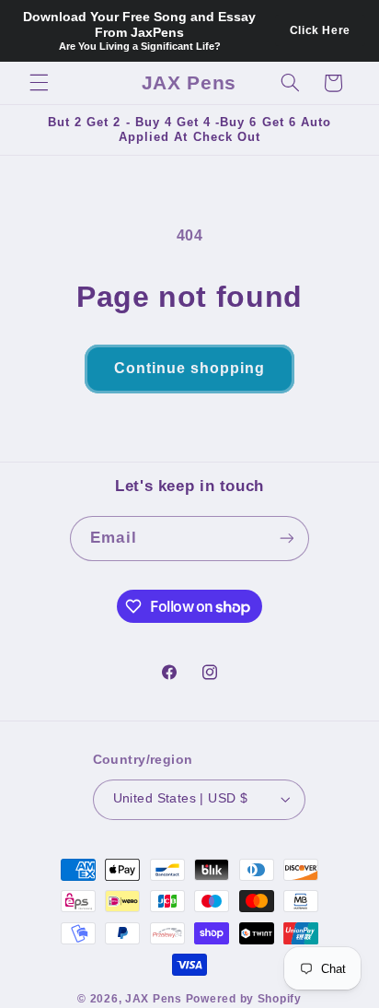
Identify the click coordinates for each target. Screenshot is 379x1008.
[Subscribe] (286, 538)
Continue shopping (190, 368)
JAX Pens (153, 998)
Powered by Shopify (244, 998)
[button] (38, 83)
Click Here (320, 30)
